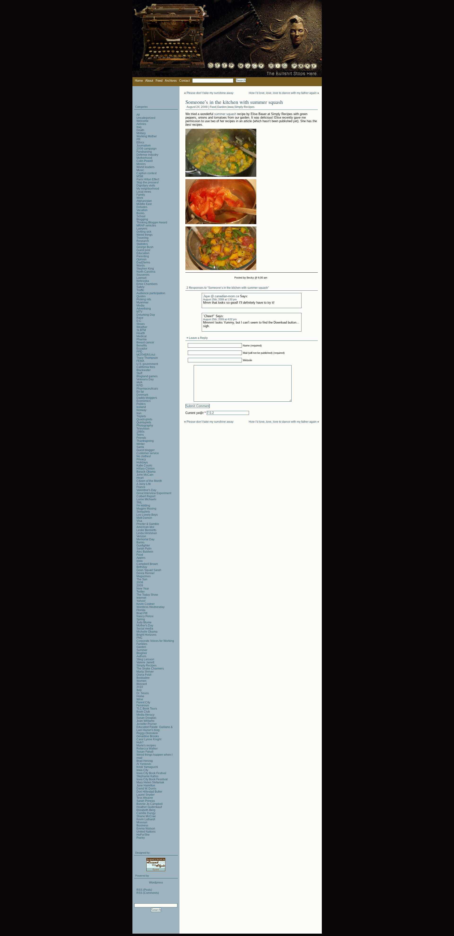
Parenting (142, 256)
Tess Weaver (144, 797)
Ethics (140, 142)
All (138, 114)
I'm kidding (143, 505)
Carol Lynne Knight (148, 739)
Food (213, 106)
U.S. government (147, 363)
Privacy (141, 459)
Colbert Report (145, 496)
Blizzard (141, 683)
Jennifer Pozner (146, 723)
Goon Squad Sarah (148, 570)
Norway (141, 410)
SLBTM (141, 330)
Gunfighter (143, 545)
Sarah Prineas (145, 800)
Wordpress (156, 882)
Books (140, 213)
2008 (139, 582)
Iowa (230, 106)
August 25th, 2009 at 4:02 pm (220, 319)
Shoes (140, 323)
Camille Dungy (146, 813)
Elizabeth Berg (145, 810)
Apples (140, 557)
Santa (140, 446)
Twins (140, 434)
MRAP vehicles (146, 225)
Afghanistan (144, 200)
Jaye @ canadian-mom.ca (221, 296)
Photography (144, 425)
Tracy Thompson (147, 357)
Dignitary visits (145, 185)
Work (139, 197)
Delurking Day (145, 314)
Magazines (143, 576)
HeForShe (143, 834)
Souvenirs (142, 274)
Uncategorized (145, 117)
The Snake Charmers (150, 668)
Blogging (142, 219)
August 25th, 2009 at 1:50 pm (220, 299)
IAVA (139, 382)
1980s (140, 431)
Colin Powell (144, 160)
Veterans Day (145, 379)
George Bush (144, 246)
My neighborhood (147, 188)
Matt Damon (144, 517)
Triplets (141, 416)
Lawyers (141, 228)
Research (142, 240)
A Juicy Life (143, 483)
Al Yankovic (143, 763)
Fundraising (144, 151)
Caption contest (146, 173)
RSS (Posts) (144, 889)
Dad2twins (143, 262)
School (140, 216)
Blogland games (146, 376)
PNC (139, 637)
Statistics (142, 243)
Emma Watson (145, 828)
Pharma (141, 339)
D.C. (139, 320)
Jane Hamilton (145, 785)
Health (140, 333)
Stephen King (145, 268)
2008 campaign (146, 148)
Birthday (141, 566)
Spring (140, 619)
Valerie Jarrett (145, 662)
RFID (139, 385)
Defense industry (147, 154)
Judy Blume (144, 622)
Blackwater (143, 370)
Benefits (141, 345)
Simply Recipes (244, 106)
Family (140, 194)
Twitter (140, 591)
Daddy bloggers (146, 397)
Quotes (141, 296)
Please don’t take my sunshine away (210, 92)
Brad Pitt (141, 613)
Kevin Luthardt (145, 819)
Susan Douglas (146, 717)
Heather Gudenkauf (149, 806)
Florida (140, 610)
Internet (141, 597)
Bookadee (143, 677)
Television (142, 428)
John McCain (144, 474)
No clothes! (143, 456)
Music (140, 170)
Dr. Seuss (142, 693)
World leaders (145, 167)
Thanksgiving (145, 440)
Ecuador (141, 348)
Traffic (140, 290)
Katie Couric (144, 465)
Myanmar (142, 302)
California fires (145, 366)
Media (140, 305)
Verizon (141, 536)
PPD (139, 351)
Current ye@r (195, 413)
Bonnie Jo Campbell (149, 803)
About (149, 80)
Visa (139, 520)
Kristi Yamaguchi (147, 766)
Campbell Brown (147, 563)
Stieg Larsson (145, 659)
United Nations (146, 831)
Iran (138, 413)
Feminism (142, 705)
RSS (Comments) (147, 892)
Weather (141, 326)
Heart (140, 477)
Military (141, 133)
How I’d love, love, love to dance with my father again (283, 92)
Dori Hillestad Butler (149, 791)
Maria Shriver (145, 671)
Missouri (141, 822)
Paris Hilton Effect (147, 179)
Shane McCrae (146, 816)
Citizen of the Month (149, 480)
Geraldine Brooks (147, 736)
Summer (141, 650)
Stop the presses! (147, 182)
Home (139, 80)
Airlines (141, 123)
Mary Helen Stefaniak (150, 782)
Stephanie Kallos (147, 776)
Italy (139, 690)
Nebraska (142, 280)
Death (140, 130)
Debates (141, 206)
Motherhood (144, 157)
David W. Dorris (146, 788)
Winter (140, 443)
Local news (143, 191)
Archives (171, 80)
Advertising (143, 308)
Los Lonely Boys (147, 514)
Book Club (143, 711)
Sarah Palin (144, 548)
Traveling (142, 237)
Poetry (140, 837)
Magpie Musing (146, 508)
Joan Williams (145, 720)
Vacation (142, 210)
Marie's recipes (146, 745)
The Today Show (147, 594)
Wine (139, 699)
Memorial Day (145, 539)
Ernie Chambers (146, 283)
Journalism (143, 145)
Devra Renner (145, 573)
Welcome (142, 120)
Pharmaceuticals (147, 388)
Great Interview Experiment (153, 493)
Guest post (143, 250)
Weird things (144, 234)
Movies (141, 163)
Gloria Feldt (143, 674)
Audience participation (150, 293)
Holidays (142, 462)
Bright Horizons (146, 634)
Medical (141, 336)
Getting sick (143, 231)
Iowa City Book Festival (151, 773)
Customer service (147, 453)
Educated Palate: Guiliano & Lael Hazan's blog (154, 728)
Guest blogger (145, 450)
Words (140, 265)
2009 (139, 585)
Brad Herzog (144, 760)
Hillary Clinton (145, 468)
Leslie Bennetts (146, 530)
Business (142, 825)
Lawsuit (141, 277)
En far (140, 391)
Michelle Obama (146, 631)
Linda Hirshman (146, 533)
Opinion (141, 259)
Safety (140, 286)
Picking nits (143, 299)
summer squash (225, 114)
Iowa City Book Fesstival (152, 779)
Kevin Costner (145, 603)
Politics (141, 403)
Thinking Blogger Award (151, 222)
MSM (139, 176)
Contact (184, 80)
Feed (159, 80)
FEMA (140, 360)
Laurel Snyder (145, 794)
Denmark (142, 394)
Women (141, 680)
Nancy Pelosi (144, 616)
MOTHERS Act (145, 354)
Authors (141, 656)
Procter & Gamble (147, 523)
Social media (144, 628)
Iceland (141, 406)
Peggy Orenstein (147, 733)
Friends (141, 437)
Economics (143, 400)
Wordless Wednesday (150, 606)
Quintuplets (143, 422)
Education (142, 253)
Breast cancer (145, 342)
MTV (139, 311)
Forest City (143, 702)
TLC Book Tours (146, 708)
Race (139, 317)
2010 (139, 686)
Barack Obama (146, 471)
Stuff (139, 373)
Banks (140, 542)
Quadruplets (144, 419)
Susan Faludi (144, 751)
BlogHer (141, 653)
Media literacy (145, 714)
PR (138, 139)
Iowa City (142, 770)
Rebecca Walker (147, 748)
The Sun (141, 579)
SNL (139, 502)
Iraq (138, 127)
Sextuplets (143, 511)
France (140, 486)
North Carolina (145, 271)
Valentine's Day (146, 490)
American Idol (145, 526)
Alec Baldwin (144, 551)
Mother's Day (144, 625)
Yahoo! (140, 600)
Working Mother (146, 136)
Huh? (140, 742)
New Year (142, 588)
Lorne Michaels (146, 499)
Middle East (144, 203)
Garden (222, 106)
